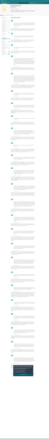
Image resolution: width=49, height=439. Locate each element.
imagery (13, 336)
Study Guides (4, 2)
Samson (24, 268)
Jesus (33, 149)
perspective (16, 179)
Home (2, 2)
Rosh (19, 40)
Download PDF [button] (13, 13)
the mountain (30, 30)
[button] (20, 13)
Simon (14, 322)
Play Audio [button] (18, 13)
